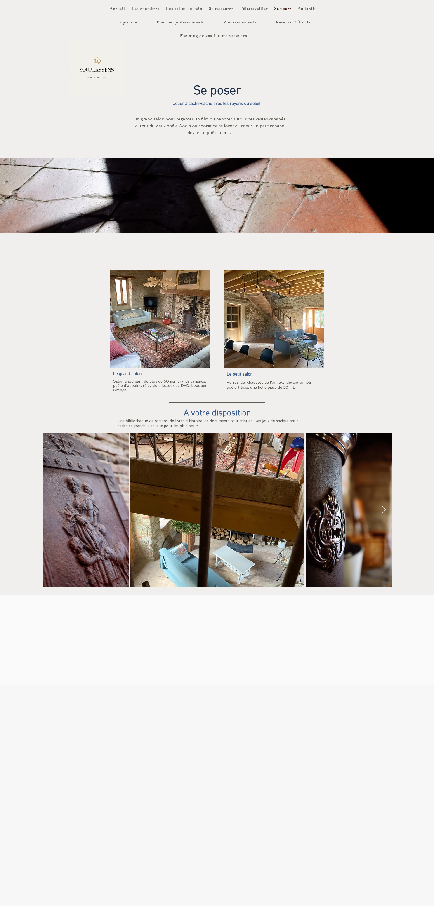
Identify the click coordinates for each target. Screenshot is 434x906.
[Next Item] (384, 509)
